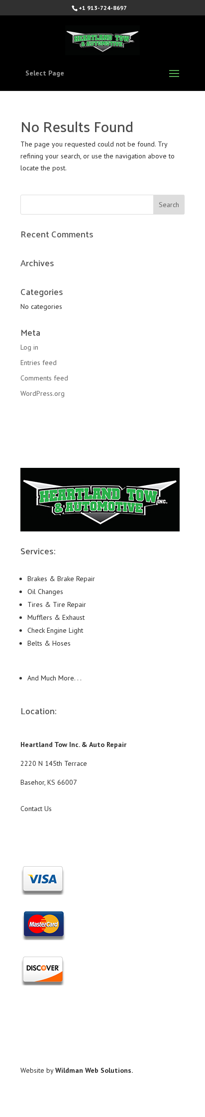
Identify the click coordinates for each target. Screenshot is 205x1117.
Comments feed (44, 377)
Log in (29, 347)
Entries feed (38, 362)
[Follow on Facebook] (102, 838)
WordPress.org (42, 393)
